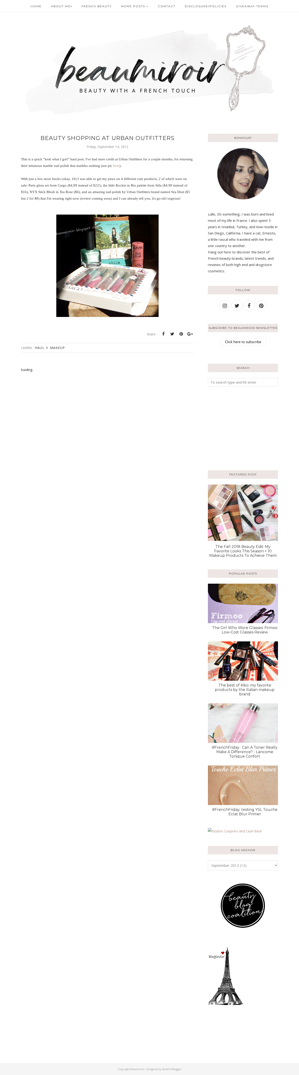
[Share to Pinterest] (181, 334)
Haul (39, 347)
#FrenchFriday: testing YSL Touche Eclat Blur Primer (245, 811)
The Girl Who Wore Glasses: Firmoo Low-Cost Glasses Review (245, 630)
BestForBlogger (172, 1069)
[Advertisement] (237, 427)
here (116, 166)
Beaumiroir (138, 1069)
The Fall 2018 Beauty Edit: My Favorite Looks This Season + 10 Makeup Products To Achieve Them (243, 551)
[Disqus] (107, 451)
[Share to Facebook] (163, 334)
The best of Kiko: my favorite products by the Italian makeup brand (244, 689)
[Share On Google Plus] (190, 334)
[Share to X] (172, 334)
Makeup (57, 347)
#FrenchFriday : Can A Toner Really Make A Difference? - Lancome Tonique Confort (245, 752)
